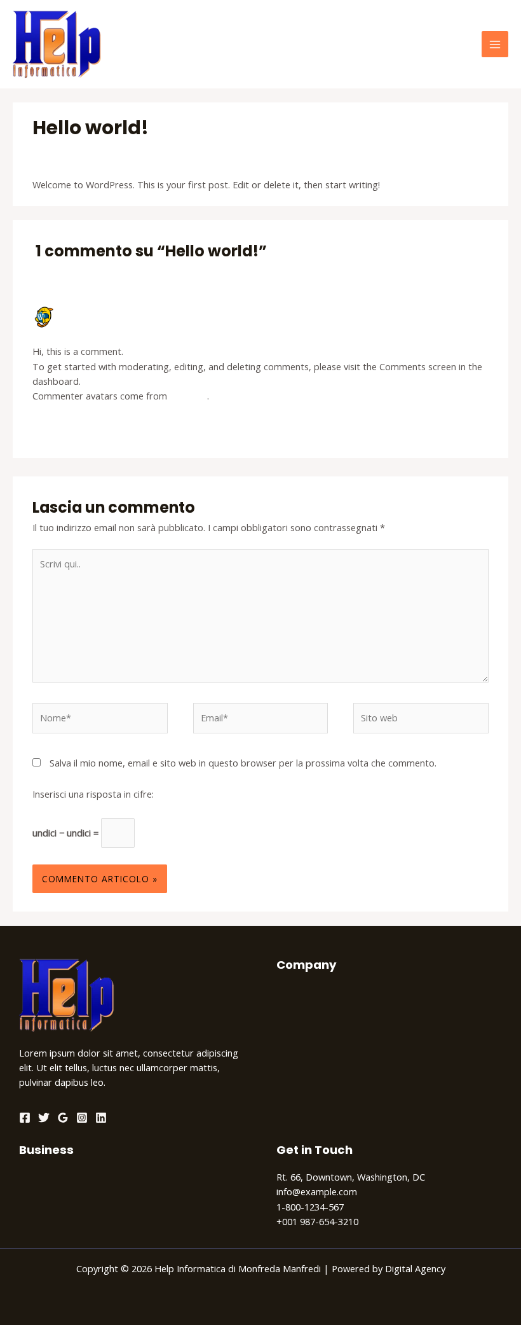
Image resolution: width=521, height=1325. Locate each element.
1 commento (59, 152)
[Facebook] (24, 1117)
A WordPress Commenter (111, 311)
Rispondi (470, 426)
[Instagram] (82, 1117)
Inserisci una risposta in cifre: (93, 793)
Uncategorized (126, 152)
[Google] (63, 1117)
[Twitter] (44, 1117)
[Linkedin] (101, 1117)
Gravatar (188, 395)
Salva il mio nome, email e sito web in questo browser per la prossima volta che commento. (243, 762)
